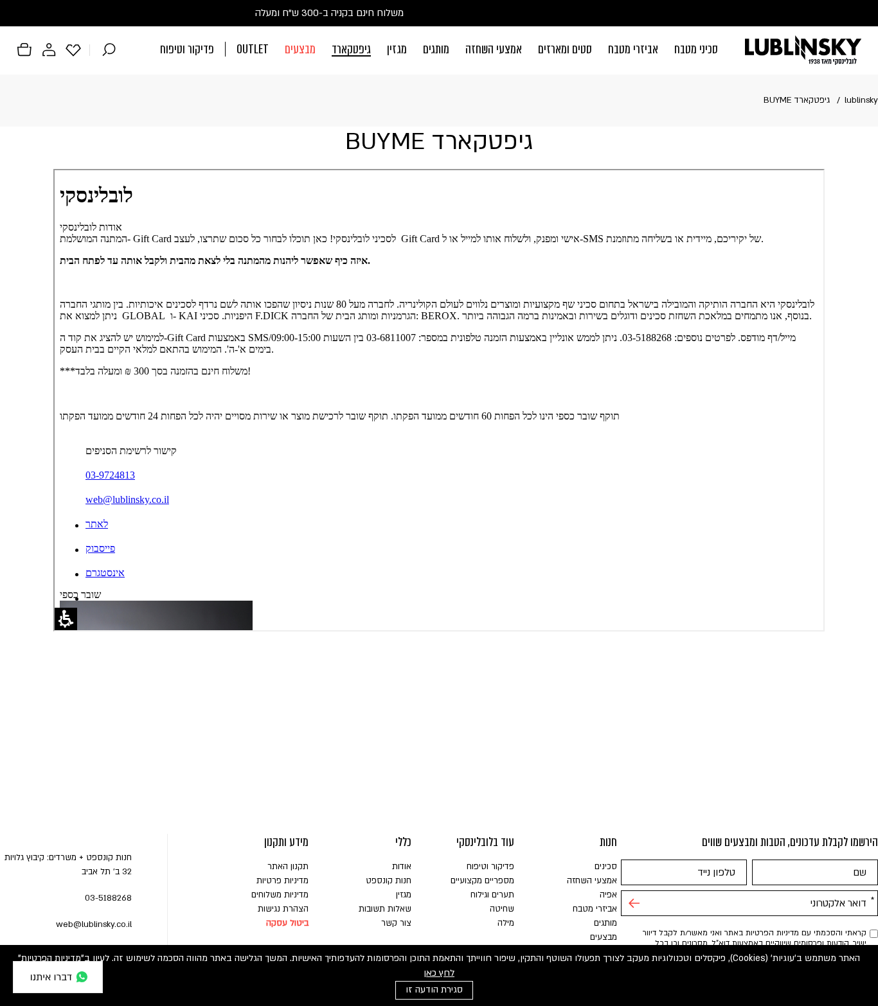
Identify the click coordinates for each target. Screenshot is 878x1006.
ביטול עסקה (287, 923)
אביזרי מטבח (633, 49)
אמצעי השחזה (493, 49)
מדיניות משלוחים (280, 895)
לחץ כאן (439, 973)
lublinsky (861, 100)
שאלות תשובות (385, 909)
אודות (401, 866)
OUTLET (253, 49)
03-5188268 (108, 898)
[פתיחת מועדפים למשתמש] (73, 49)
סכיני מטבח (696, 49)
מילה (505, 923)
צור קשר (396, 923)
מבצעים (300, 49)
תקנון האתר (288, 866)
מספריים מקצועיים (482, 881)
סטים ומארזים (565, 49)
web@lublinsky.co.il (94, 924)
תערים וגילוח (492, 895)
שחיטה (502, 909)
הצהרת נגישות (283, 909)
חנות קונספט (388, 881)
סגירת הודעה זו (434, 990)
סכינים (606, 866)
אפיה (608, 895)
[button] (439, 50)
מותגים (436, 49)
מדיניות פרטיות (282, 881)
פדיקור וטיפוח (187, 49)
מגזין (397, 49)
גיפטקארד (351, 49)
